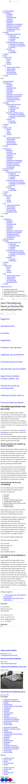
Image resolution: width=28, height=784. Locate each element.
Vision (8, 60)
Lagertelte (9, 19)
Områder (6, 32)
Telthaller (12, 41)
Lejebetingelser (11, 70)
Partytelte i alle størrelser (11, 347)
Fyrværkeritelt (10, 31)
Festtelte (9, 49)
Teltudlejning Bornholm (13, 29)
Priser (5, 55)
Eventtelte (9, 16)
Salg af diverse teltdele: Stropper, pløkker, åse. (10, 377)
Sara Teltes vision (9, 763)
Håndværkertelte (11, 17)
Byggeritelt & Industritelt (14, 34)
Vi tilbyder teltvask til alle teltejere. (13, 706)
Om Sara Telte (8, 57)
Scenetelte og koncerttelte (14, 26)
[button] (14, 78)
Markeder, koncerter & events (15, 42)
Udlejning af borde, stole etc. (12, 395)
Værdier (9, 62)
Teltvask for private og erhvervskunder (10, 386)
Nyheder (9, 64)
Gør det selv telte (11, 72)
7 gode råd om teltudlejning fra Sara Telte (13, 666)
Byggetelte (10, 14)
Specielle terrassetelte (13, 27)
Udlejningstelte (8, 704)
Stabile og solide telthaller (9, 650)
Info (5, 65)
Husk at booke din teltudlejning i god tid (13, 691)
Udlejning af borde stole (13, 67)
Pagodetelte (10, 21)
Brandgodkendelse (12, 74)
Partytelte (9, 22)
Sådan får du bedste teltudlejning (11, 658)
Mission (9, 59)
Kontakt (6, 75)
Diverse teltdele (11, 69)
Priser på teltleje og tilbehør (12, 402)
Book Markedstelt (9, 11)
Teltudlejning (7, 12)
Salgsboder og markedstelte (14, 24)
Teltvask (6, 54)
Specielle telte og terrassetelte (13, 369)
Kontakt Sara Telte (9, 758)
